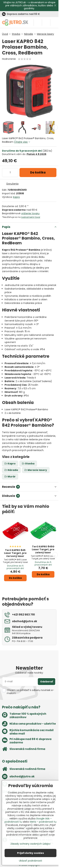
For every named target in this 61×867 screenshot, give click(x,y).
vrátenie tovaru (30, 213)
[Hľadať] (38, 22)
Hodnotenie (9, 59)
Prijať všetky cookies (30, 853)
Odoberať (46, 681)
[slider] (24, 59)
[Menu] (54, 22)
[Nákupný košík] (46, 22)
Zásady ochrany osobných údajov (30, 843)
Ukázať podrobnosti (30, 860)
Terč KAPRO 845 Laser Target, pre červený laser (15, 553)
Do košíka (38, 172)
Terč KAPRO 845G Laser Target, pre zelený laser (43, 549)
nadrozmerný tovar (30, 217)
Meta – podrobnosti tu (43, 821)
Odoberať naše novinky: (29, 672)
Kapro (16, 197)
